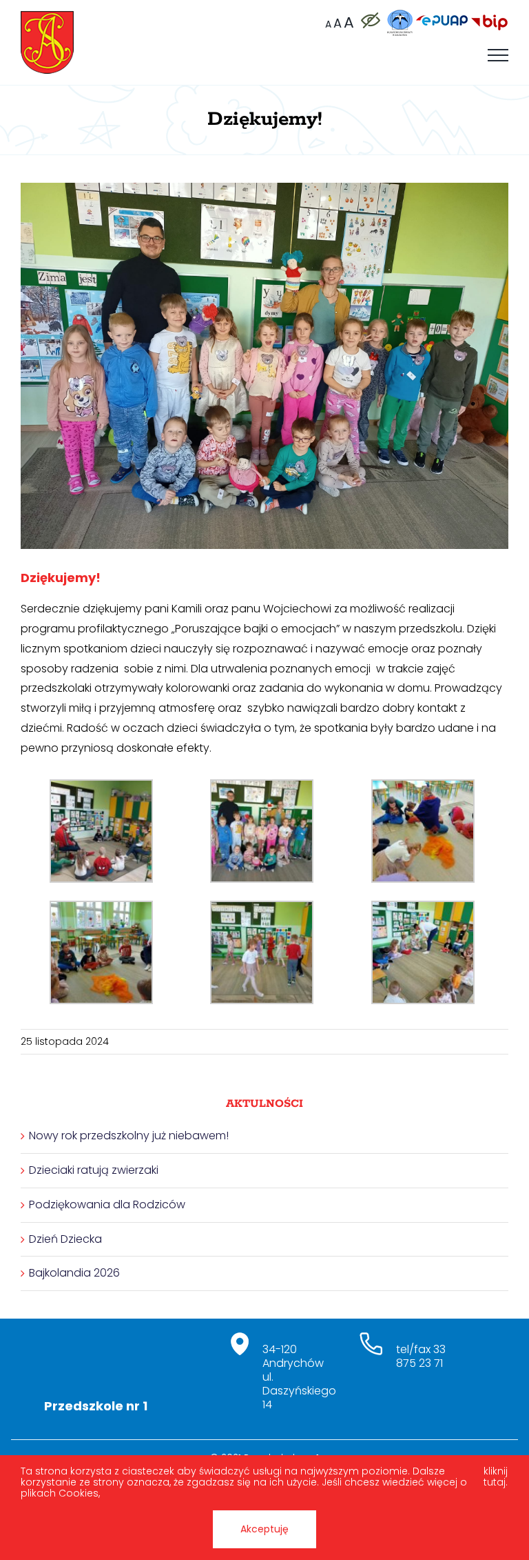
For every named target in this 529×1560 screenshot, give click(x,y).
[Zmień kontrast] (370, 20)
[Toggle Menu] (498, 55)
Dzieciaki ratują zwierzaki (93, 1170)
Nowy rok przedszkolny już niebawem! (129, 1135)
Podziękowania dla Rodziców (107, 1204)
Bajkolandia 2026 (74, 1273)
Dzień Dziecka (65, 1239)
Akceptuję (264, 1529)
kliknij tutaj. (496, 1477)
